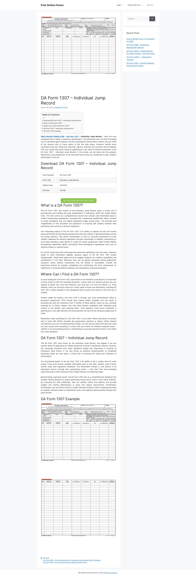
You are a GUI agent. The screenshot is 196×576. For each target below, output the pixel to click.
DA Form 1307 (72, 136)
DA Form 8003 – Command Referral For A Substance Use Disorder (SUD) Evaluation (72, 560)
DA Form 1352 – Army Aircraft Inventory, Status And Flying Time (65, 562)
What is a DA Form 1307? (53, 123)
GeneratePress (112, 573)
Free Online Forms (52, 5)
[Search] (152, 18)
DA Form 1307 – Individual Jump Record (58, 128)
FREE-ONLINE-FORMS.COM (52, 136)
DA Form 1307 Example (52, 131)
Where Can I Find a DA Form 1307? (56, 126)
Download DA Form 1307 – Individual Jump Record (62, 120)
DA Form (150, 5)
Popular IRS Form (134, 5)
